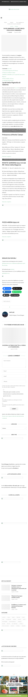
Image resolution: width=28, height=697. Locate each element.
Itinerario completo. (6, 156)
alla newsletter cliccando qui (11, 656)
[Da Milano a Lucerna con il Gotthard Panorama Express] (5, 607)
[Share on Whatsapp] (16, 307)
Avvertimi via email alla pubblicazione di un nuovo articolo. (13, 405)
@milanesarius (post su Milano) (9, 263)
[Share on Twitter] (13, 307)
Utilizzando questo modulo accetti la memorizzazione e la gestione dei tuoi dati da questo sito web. (13, 394)
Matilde (10, 32)
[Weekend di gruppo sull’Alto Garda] (5, 598)
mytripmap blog (5, 1)
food (3, 619)
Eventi (23, 617)
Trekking (18, 625)
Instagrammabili (12, 621)
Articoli (11, 22)
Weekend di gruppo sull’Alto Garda (16, 596)
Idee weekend (4, 621)
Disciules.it (15, 468)
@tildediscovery (6, 273)
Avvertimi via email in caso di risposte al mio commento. (12, 400)
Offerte (21, 623)
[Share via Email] (17, 307)
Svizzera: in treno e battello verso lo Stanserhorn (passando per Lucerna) (18, 588)
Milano (3, 623)
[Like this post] (10, 307)
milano (8, 623)
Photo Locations (5, 625)
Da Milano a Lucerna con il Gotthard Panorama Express (18, 606)
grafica (19, 619)
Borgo (9, 617)
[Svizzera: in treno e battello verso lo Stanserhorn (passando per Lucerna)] (14, 335)
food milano (8, 619)
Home (5, 22)
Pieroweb (16, 87)
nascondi (9, 68)
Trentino (23, 625)
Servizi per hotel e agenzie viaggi (18, 1)
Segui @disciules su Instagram (14, 695)
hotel (24, 619)
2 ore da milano (6, 301)
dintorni (18, 617)
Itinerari (19, 621)
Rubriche (12, 625)
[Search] (26, 18)
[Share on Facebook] (12, 307)
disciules (12, 269)
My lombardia (14, 623)
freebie (14, 619)
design (13, 617)
